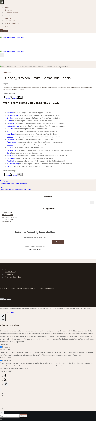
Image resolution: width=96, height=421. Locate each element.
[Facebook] (1, 31)
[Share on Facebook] (5, 376)
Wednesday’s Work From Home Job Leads (15, 188)
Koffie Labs (11, 131)
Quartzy (10, 145)
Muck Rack (11, 134)
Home (6, 7)
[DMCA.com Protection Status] (5, 300)
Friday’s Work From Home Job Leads (13, 182)
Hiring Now (8, 10)
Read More (11, 312)
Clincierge (10, 123)
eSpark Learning (13, 115)
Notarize (10, 137)
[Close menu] (0, 389)
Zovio (9, 153)
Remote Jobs (9, 15)
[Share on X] (5, 380)
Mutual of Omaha (13, 126)
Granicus (10, 118)
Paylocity (10, 113)
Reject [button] (2, 312)
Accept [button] (89, 308)
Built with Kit (35, 249)
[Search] (92, 202)
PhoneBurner (12, 142)
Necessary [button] (4, 344)
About (7, 269)
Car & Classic (11, 150)
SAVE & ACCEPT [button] (6, 371)
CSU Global (11, 129)
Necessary (6, 347)
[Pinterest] (6, 31)
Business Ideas (9, 21)
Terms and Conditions (14, 277)
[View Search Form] (2, 2)
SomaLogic (11, 155)
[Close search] (2, 412)
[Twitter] (4, 31)
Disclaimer (9, 275)
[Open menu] (2, 55)
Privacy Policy (10, 272)
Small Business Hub (11, 23)
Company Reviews (11, 13)
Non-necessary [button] (5, 358)
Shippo (9, 121)
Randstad (10, 161)
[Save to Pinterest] (6, 384)
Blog (6, 26)
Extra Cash (8, 18)
